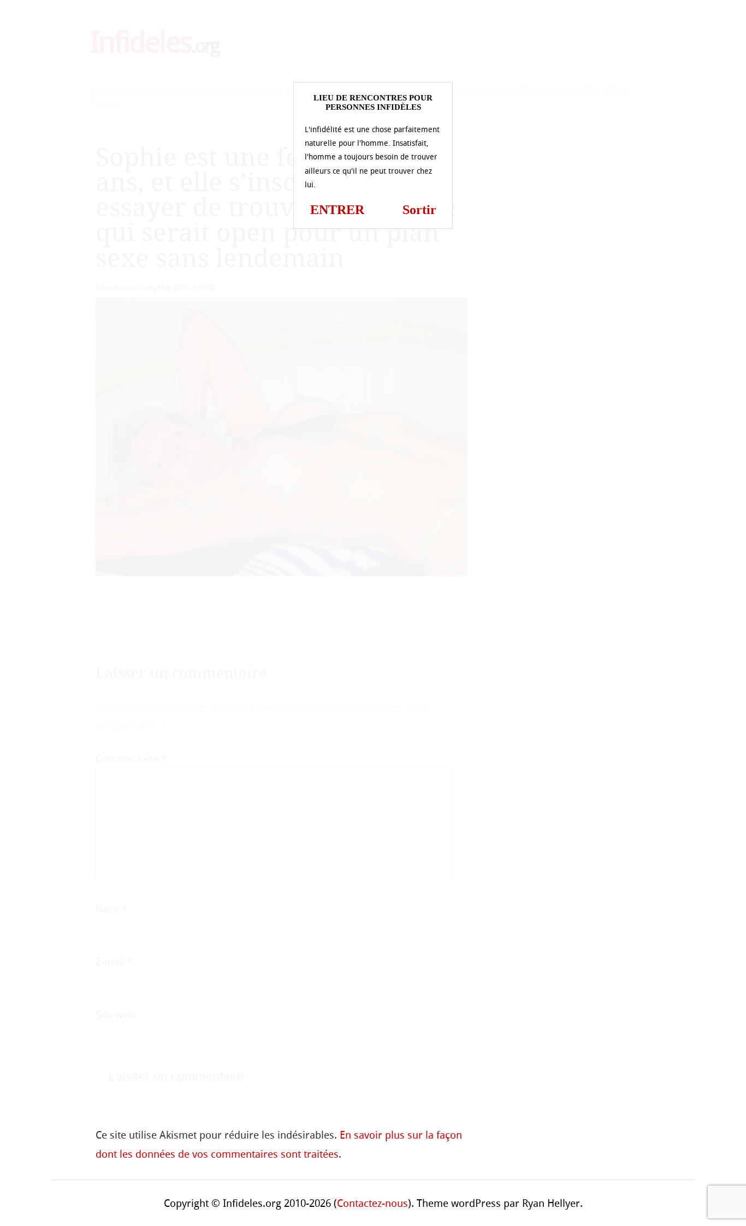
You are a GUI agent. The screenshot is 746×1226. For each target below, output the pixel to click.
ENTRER (337, 210)
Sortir (419, 210)
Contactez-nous (372, 1203)
